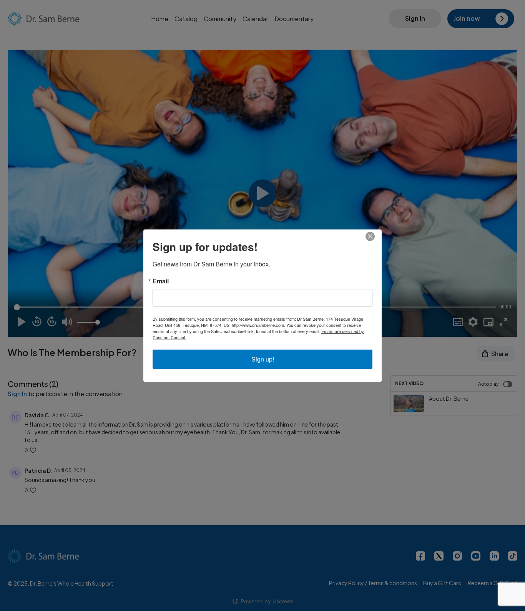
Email (161, 281)
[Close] (374, 236)
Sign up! (262, 359)
